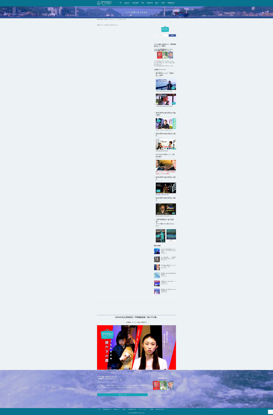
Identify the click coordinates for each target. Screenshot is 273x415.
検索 (172, 35)
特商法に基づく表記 (160, 409)
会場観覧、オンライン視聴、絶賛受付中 (136, 322)
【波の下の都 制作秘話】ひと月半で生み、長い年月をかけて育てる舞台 (168, 251)
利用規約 (151, 409)
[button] (122, 394)
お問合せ (124, 409)
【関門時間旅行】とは (107, 409)
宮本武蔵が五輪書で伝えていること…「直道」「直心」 (168, 266)
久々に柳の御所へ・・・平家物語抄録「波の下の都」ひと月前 (168, 258)
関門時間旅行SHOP (132, 409)
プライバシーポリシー (143, 409)
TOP (99, 409)
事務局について (117, 409)
